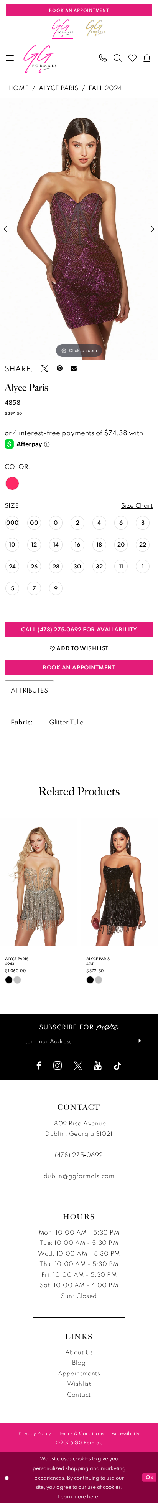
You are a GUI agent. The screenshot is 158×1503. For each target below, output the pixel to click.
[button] (10, 58)
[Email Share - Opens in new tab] (74, 368)
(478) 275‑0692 (79, 1154)
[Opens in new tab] (95, 28)
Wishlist (79, 1383)
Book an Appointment (79, 667)
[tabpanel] (79, 229)
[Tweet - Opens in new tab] (44, 368)
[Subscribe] (136, 1041)
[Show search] (117, 58)
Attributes (29, 690)
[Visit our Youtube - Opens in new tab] (98, 1065)
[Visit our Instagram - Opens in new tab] (57, 1065)
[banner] (40, 59)
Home (18, 87)
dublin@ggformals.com (79, 1176)
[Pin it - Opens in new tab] (60, 368)
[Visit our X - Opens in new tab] (78, 1065)
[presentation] (38, 882)
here (92, 1496)
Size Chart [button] (137, 505)
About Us (79, 1352)
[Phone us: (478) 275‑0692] (102, 58)
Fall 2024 (105, 87)
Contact (79, 1394)
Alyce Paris (58, 87)
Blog (79, 1362)
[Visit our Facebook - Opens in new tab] (38, 1065)
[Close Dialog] (7, 1478)
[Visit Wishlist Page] (132, 58)
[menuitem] (10, 58)
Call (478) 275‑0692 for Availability (79, 629)
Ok (149, 1477)
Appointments (79, 1373)
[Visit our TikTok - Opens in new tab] (118, 1066)
